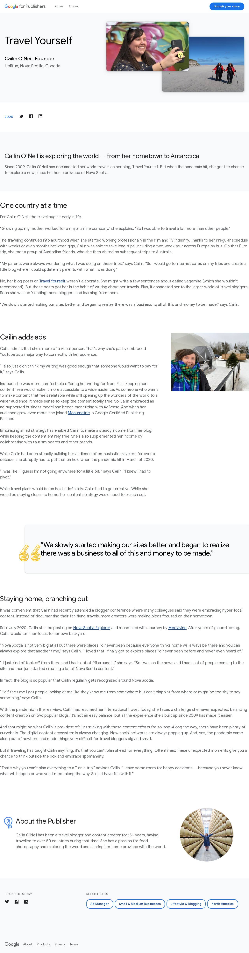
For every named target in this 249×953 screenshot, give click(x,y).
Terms (74, 944)
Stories (74, 6)
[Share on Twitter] (21, 117)
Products (43, 944)
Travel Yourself (52, 281)
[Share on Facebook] (31, 117)
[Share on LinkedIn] (40, 117)
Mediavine (177, 627)
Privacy (60, 944)
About (59, 6)
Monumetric (79, 413)
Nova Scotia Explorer (91, 627)
